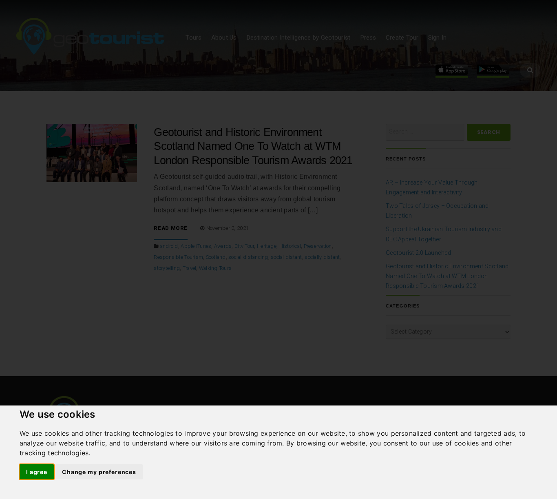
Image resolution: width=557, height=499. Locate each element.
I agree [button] (36, 471)
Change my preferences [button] (99, 471)
